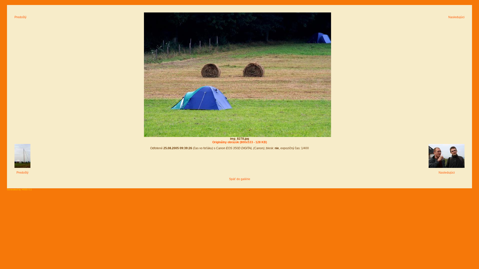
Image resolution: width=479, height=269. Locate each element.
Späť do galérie (239, 179)
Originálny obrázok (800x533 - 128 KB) (239, 142)
